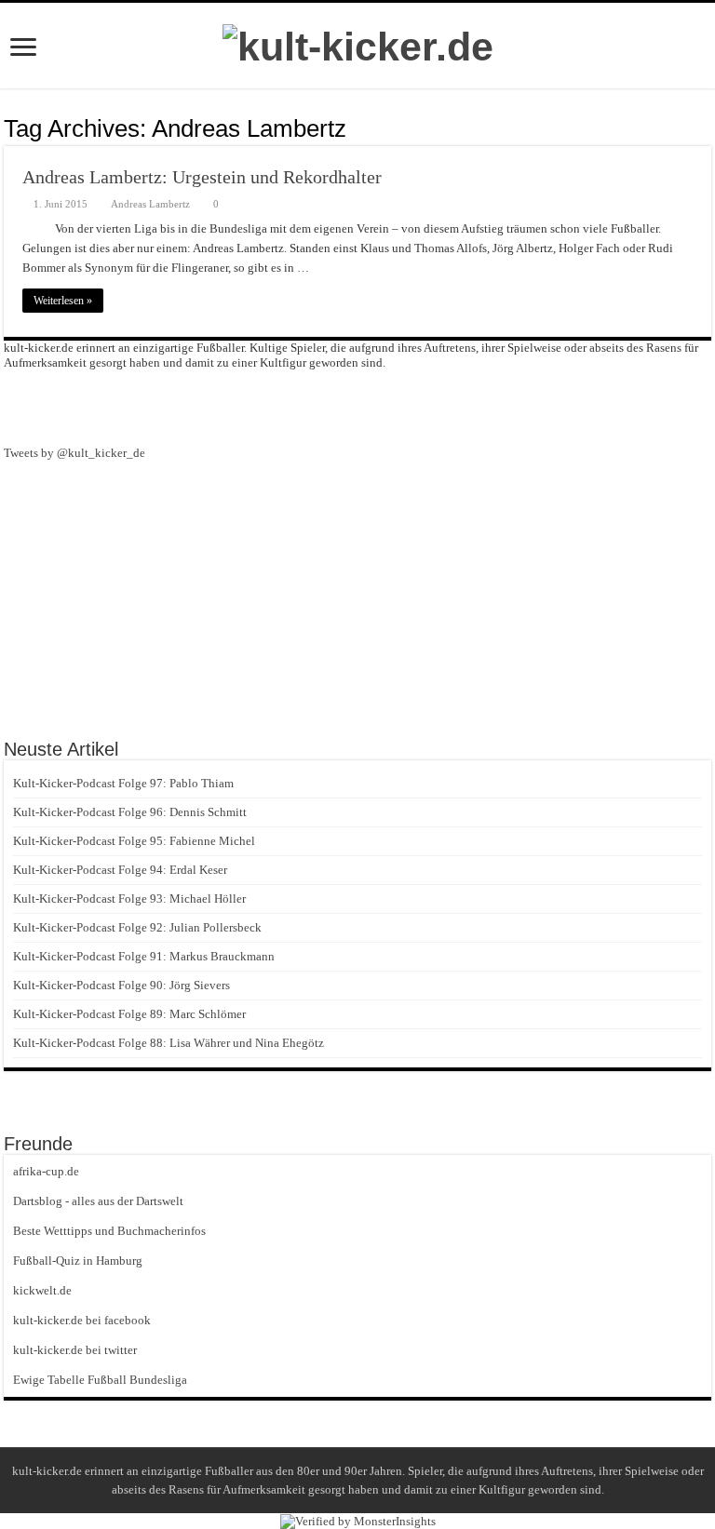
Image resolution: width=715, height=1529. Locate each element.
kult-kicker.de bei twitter (75, 1350)
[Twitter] (391, 406)
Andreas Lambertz (150, 203)
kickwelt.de (42, 1290)
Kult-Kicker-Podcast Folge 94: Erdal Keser (120, 870)
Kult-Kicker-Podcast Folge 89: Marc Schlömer (129, 1014)
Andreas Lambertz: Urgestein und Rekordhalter (202, 177)
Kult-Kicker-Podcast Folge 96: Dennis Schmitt (130, 812)
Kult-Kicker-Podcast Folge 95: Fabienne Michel (134, 841)
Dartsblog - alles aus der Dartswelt (98, 1201)
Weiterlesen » (63, 300)
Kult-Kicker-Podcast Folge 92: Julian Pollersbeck (137, 927)
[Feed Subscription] (706, 127)
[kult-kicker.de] (358, 43)
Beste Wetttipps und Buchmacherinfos (109, 1231)
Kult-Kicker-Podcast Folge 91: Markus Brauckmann (144, 956)
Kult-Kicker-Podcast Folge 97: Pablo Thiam (123, 783)
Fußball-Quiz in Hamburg (77, 1260)
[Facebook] (357, 406)
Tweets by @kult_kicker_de (74, 453)
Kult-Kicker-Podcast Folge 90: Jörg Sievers (121, 985)
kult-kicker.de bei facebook (82, 1320)
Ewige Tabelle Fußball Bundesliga (100, 1380)
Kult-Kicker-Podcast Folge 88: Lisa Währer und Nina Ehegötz (168, 1043)
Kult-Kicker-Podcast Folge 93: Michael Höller (129, 898)
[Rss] (324, 406)
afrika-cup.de (46, 1171)
